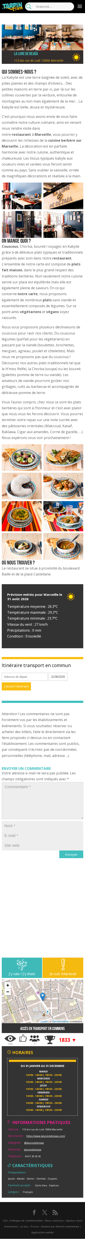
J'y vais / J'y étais (22, 973)
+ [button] (7, 985)
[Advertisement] (42, 915)
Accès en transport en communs (42, 1028)
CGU (5, 1220)
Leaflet (44, 1021)
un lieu (24, 1226)
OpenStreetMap (60, 1021)
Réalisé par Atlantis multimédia (60, 1226)
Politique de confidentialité (26, 1220)
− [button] (7, 992)
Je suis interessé (63, 973)
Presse (35, 1226)
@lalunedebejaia (34, 1142)
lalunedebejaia (32, 1149)
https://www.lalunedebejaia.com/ (45, 1136)
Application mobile (42, 1232)
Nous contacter (54, 1220)
